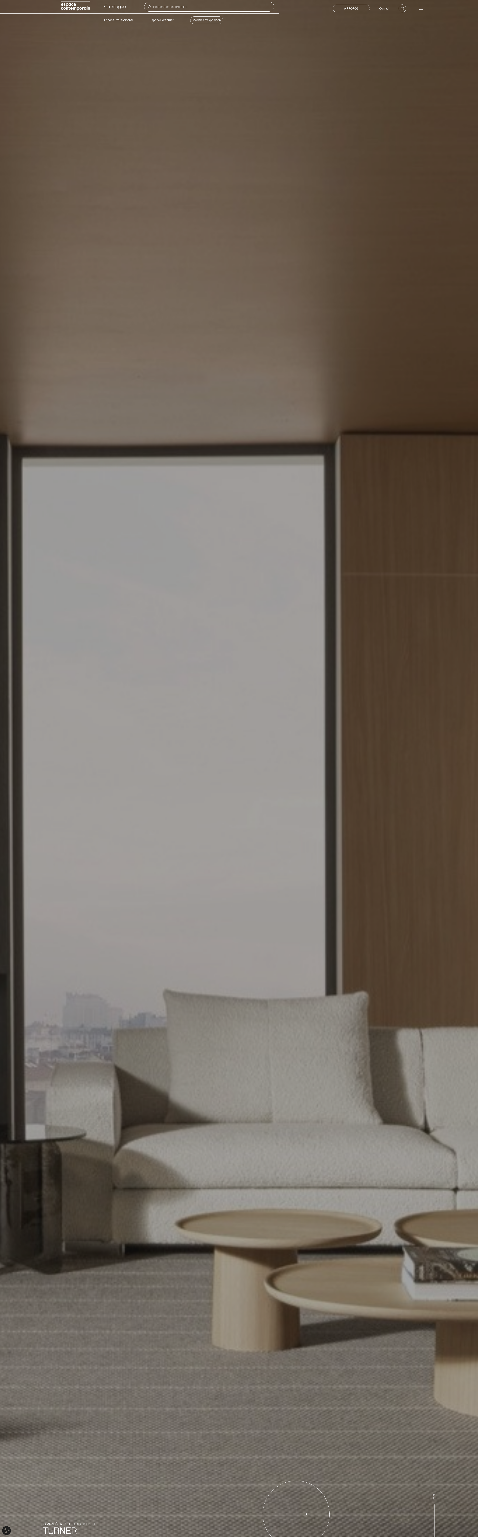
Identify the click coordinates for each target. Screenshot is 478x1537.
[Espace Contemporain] (75, 6)
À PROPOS (351, 8)
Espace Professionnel (118, 20)
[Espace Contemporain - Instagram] (402, 8)
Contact (384, 8)
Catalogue (115, 6)
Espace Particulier (161, 20)
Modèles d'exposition (207, 20)
